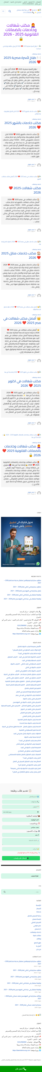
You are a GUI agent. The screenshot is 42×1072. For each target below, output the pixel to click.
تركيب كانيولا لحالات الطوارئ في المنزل (27, 671)
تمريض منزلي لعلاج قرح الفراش (30, 712)
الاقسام (37, 876)
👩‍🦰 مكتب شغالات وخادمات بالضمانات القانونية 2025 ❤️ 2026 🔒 (21, 450)
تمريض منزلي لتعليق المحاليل (31, 705)
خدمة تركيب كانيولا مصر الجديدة (30, 723)
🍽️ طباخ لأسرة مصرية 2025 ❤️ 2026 (22, 60)
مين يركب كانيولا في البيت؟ (31, 758)
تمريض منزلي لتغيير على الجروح (30, 709)
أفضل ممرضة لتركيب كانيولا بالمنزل (29, 646)
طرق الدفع (37, 942)
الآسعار (38, 908)
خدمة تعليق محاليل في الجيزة (11, 726)
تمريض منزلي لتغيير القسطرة (10, 705)
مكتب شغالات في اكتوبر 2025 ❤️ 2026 (24, 383)
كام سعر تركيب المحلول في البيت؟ (29, 740)
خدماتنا (38, 911)
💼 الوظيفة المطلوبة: (33, 816)
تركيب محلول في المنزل (32, 678)
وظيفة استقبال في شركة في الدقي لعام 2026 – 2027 (24, 594)
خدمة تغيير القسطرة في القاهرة (29, 730)
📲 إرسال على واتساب (21, 858)
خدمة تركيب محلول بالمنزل (31, 726)
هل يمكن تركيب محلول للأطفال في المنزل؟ (26, 772)
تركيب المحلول (12, 657)
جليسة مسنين (36, 919)
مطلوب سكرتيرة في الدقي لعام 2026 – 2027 (27, 586)
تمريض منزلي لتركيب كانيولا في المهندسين (26, 702)
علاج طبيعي (37, 925)
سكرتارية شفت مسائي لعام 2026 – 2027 (28, 1004)
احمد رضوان (31, 99)
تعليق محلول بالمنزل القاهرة (14, 681)
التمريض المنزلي (36, 922)
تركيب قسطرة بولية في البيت (31, 660)
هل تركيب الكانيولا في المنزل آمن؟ (29, 765)
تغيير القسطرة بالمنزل (33, 685)
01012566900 (21, 625)
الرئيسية (38, 905)
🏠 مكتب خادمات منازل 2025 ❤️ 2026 (21, 255)
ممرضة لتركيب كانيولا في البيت (30, 747)
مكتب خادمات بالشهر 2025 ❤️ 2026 (22, 125)
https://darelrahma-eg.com (21, 634)
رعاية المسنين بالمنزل (34, 915)
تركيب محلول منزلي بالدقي (14, 678)
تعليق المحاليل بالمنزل (33, 681)
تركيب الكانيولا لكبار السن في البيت (29, 657)
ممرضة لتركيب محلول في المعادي (29, 751)
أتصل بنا (38, 946)
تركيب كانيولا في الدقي (32, 667)
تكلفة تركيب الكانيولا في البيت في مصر (28, 695)
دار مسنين (38, 928)
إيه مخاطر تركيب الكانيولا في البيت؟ (29, 653)
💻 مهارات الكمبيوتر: (33, 831)
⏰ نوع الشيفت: (35, 823)
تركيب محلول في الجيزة (11, 674)
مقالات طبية (37, 935)
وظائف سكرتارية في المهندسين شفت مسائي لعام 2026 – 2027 (22, 997)
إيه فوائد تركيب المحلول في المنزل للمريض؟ (26, 650)
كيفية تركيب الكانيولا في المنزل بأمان (28, 744)
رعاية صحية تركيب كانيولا (32, 737)
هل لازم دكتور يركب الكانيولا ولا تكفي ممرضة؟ (25, 768)
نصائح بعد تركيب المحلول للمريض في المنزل (26, 761)
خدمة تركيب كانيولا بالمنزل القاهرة (29, 719)
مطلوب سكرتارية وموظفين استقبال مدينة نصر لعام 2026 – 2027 (22, 581)
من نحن (38, 949)
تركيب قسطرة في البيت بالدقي (30, 664)
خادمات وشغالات (36, 54)
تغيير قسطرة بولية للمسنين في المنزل (28, 692)
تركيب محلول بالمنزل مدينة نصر (30, 674)
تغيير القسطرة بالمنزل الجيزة (15, 685)
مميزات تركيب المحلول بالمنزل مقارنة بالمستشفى (24, 754)
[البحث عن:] (21, 891)
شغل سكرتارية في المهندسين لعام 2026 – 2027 (25, 590)
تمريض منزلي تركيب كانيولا (31, 699)
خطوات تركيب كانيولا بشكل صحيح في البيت (26, 733)
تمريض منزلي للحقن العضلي (31, 716)
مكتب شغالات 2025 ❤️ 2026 (25, 190)
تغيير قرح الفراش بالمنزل (32, 688)
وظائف (38, 938)
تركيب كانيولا (14, 664)
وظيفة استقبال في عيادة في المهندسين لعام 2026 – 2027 (22, 598)
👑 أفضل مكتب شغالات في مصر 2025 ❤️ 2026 (22, 320)
